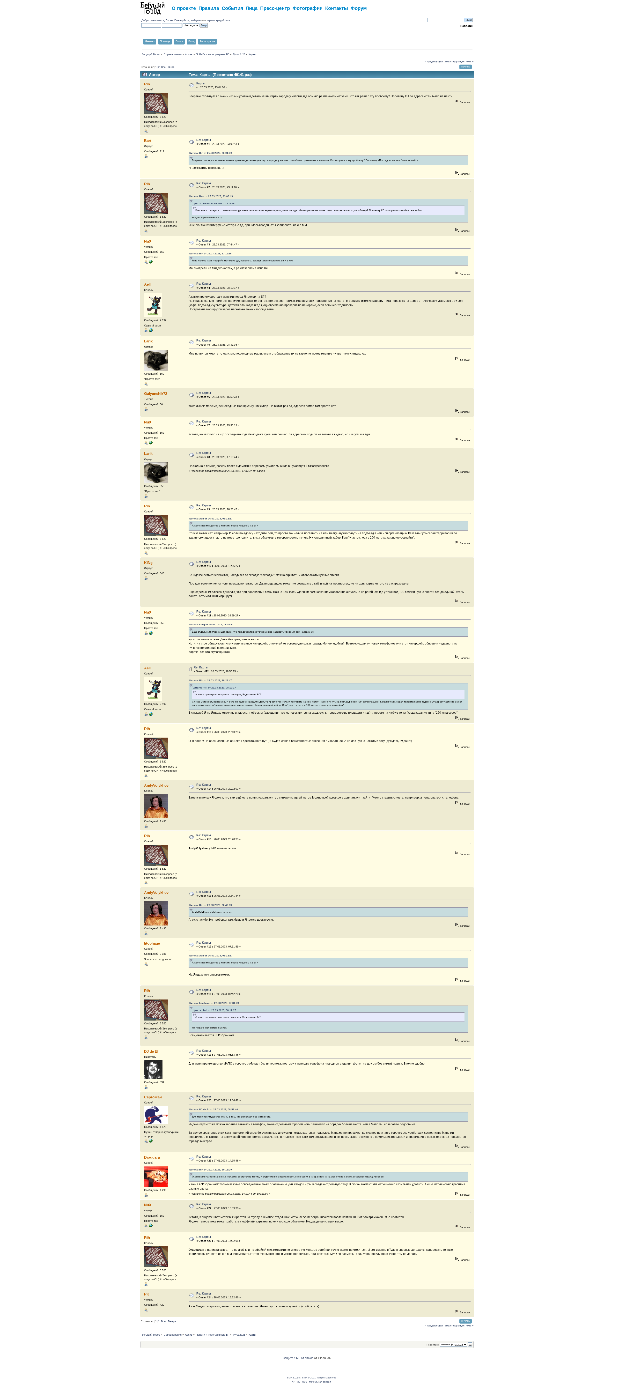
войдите (196, 20)
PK (146, 1294)
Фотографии (308, 7)
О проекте (184, 7)
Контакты (336, 7)
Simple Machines (326, 1377)
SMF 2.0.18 (293, 1377)
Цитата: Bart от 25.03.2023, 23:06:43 (211, 196)
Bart (147, 141)
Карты (200, 83)
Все (163, 67)
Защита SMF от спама (298, 1358)
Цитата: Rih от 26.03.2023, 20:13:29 (210, 1169)
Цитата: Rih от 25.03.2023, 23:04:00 (210, 153)
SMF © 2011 (309, 1377)
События (232, 7)
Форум (359, 7)
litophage (152, 943)
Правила (209, 7)
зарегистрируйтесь (218, 20)
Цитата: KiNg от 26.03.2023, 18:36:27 (211, 624)
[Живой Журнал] (151, 1141)
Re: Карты (203, 140)
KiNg (148, 563)
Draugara (152, 1157)
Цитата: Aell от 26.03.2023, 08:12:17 (211, 518)
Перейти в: (433, 1344)
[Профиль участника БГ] (151, 331)
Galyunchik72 (155, 394)
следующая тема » (461, 61)
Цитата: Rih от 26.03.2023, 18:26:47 (210, 680)
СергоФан (153, 1097)
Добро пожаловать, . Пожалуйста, (166, 20)
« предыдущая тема (437, 61)
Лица (252, 7)
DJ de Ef (151, 1051)
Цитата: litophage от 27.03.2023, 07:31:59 (214, 1003)
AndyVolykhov (156, 785)
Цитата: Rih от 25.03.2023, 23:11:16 (210, 253)
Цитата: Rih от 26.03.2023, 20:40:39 (210, 905)
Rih (147, 84)
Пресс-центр (275, 7)
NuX (147, 241)
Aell (147, 284)
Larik (148, 341)
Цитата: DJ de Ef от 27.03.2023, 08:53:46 (213, 1109)
